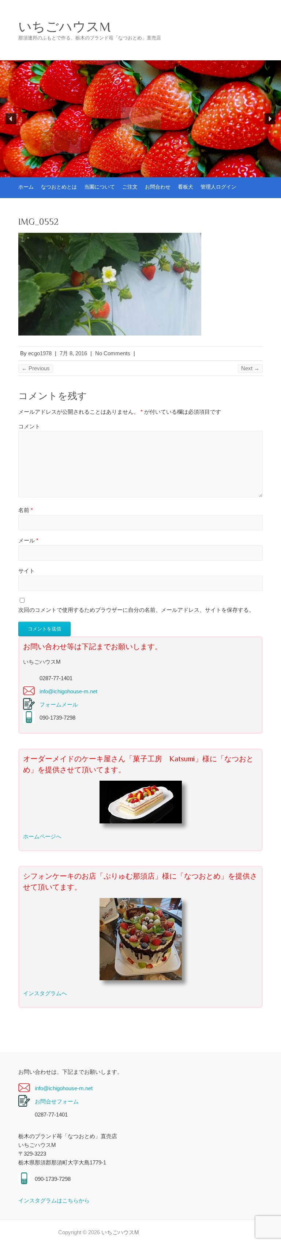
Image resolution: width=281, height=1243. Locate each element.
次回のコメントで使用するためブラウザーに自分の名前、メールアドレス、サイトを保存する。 (136, 610)
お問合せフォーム (57, 1101)
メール (28, 540)
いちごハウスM (64, 26)
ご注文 (130, 187)
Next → (250, 368)
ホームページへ (42, 836)
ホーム (26, 187)
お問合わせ (158, 187)
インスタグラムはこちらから (54, 1200)
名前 (25, 510)
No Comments (112, 353)
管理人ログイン (218, 187)
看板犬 (185, 187)
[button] (10, 118)
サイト (26, 571)
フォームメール (59, 704)
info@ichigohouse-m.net (68, 691)
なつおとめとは (59, 187)
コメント (29, 426)
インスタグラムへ (45, 993)
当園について (99, 187)
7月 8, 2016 (73, 353)
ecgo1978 (40, 353)
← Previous (36, 368)
